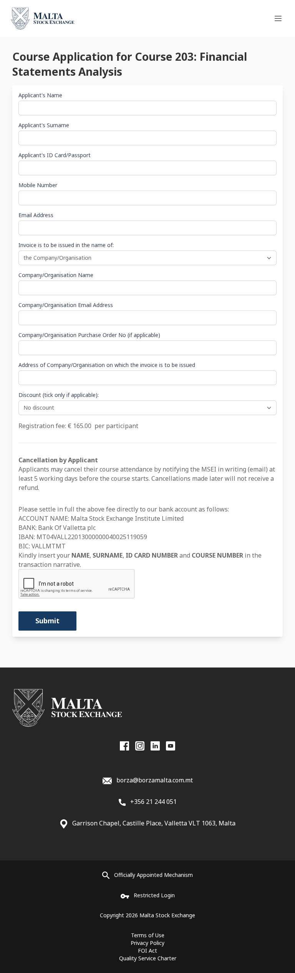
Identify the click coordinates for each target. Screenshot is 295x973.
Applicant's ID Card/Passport (54, 155)
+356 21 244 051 (153, 801)
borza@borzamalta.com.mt (154, 780)
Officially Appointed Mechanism (153, 874)
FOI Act (147, 950)
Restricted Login (154, 895)
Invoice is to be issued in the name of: (66, 245)
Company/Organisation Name (55, 275)
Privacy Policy (147, 942)
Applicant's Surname (43, 125)
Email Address (35, 215)
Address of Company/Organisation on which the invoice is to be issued (106, 365)
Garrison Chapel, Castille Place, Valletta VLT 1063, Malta (153, 823)
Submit (47, 620)
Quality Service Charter (147, 958)
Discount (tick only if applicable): (58, 394)
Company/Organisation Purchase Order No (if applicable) (89, 335)
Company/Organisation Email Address (65, 305)
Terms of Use (147, 935)
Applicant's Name (40, 95)
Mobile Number (37, 185)
